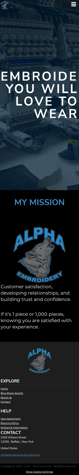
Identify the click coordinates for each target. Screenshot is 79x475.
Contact (6, 401)
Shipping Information (14, 427)
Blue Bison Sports (12, 393)
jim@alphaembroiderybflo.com (20, 454)
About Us (6, 397)
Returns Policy (10, 423)
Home (4, 388)
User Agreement (11, 418)
